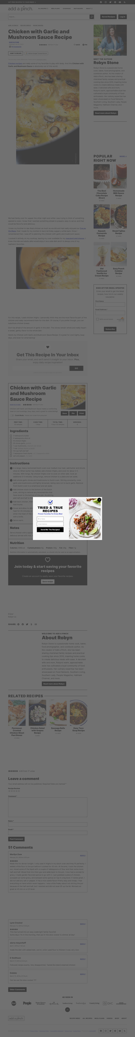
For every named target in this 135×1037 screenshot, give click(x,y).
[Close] (99, 500)
